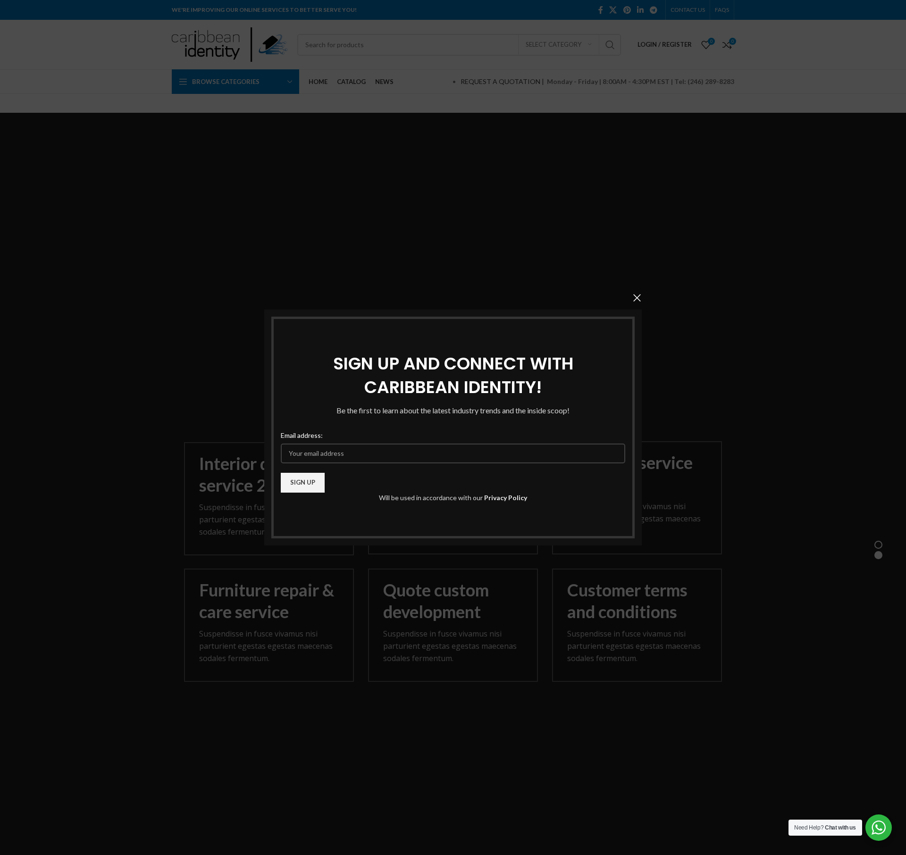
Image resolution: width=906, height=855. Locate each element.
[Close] (637, 298)
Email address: (302, 435)
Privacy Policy (505, 498)
